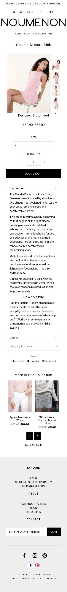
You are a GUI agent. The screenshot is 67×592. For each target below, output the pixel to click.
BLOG (33, 507)
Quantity (33, 154)
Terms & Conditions (44, 579)
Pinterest (50, 361)
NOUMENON (45, 574)
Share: (33, 356)
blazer (50, 311)
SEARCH (34, 477)
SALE (26, 34)
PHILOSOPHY (33, 511)
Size (33, 137)
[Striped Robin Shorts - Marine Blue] (47, 411)
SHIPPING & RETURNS (33, 486)
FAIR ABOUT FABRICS (33, 503)
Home (18, 34)
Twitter (34, 361)
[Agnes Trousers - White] (20, 411)
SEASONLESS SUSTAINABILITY (33, 482)
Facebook (19, 361)
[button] (33, 188)
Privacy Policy (19, 579)
